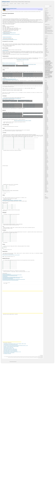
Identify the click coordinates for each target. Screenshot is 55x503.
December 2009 (46, 191)
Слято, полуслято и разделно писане (49, 72)
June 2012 (46, 178)
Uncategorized (47, 65)
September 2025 (46, 89)
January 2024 (46, 102)
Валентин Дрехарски (50, 66)
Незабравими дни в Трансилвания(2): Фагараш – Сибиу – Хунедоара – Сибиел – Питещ (15, 343)
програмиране (46, 50)
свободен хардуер (47, 52)
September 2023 (46, 105)
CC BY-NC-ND (41, 9)
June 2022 (46, 115)
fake (51, 63)
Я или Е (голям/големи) (47, 74)
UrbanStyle (46, 14)
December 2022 (46, 111)
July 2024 (46, 98)
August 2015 (46, 158)
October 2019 (46, 136)
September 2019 (46, 137)
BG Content (48, 60)
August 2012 (46, 177)
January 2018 (46, 150)
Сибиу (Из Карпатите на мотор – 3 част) (9, 348)
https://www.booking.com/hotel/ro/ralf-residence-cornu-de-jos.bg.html (11, 34)
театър (45, 53)
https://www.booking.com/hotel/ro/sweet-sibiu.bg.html (9, 32)
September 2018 (46, 145)
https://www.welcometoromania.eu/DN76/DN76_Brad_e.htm (10, 275)
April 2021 (46, 124)
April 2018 (46, 148)
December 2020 (46, 127)
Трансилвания (34, 357)
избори (50, 75)
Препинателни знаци (47, 70)
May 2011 (46, 186)
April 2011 (46, 187)
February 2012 (46, 181)
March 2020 (46, 133)
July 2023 (46, 106)
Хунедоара (41, 357)
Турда (37, 357)
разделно (50, 76)
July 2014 (46, 163)
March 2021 (46, 125)
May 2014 (46, 164)
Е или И (46, 68)
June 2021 (46, 123)
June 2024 (46, 99)
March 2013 (46, 173)
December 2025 (46, 87)
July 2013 (46, 170)
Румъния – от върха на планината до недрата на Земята (11, 346)
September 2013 (46, 169)
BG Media (47, 62)
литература (46, 45)
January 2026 (46, 86)
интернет (46, 43)
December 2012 (46, 174)
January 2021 (46, 126)
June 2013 (46, 171)
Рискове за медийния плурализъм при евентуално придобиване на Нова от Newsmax (49, 31)
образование (46, 48)
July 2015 (46, 159)
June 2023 (46, 107)
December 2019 (46, 135)
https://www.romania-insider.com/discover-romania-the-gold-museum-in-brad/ (12, 274)
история (46, 44)
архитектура (46, 38)
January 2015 (46, 160)
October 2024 (46, 96)
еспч (49, 75)
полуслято (50, 75)
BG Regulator (50, 62)
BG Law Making (48, 61)
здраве (15, 3)
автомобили (46, 37)
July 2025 (46, 90)
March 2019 (46, 141)
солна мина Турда (31, 357)
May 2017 (46, 153)
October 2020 (46, 128)
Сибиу (21, 357)
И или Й (49, 68)
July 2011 (46, 185)
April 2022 (46, 116)
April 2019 (46, 140)
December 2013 (46, 167)
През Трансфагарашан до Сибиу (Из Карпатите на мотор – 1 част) (12, 351)
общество (19, 3)
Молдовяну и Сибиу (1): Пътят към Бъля (9, 352)
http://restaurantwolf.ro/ (5, 50)
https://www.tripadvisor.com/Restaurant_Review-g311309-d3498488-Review (12, 98)
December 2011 (46, 182)
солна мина (28, 357)
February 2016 (46, 156)
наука (7, 3)
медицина (46, 46)
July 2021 (46, 122)
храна (45, 56)
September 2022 (46, 113)
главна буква (46, 75)
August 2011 (46, 184)
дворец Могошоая (22, 356)
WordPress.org (46, 198)
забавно (26, 3)
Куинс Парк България (47, 18)
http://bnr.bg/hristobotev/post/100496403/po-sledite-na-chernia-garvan (11, 277)
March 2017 (46, 154)
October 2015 (46, 157)
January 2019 (46, 142)
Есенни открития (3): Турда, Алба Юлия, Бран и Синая (11, 344)
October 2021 (46, 120)
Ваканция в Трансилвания (17, 356)
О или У (49, 68)
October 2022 (46, 112)
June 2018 (46, 147)
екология (46, 39)
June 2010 (46, 189)
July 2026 (46, 82)
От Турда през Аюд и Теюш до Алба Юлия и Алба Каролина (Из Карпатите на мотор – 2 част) (16, 345)
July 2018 (46, 146)
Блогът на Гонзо (46, 16)
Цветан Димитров (50, 73)
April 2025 (46, 92)
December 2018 (46, 143)
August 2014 (46, 162)
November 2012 (46, 175)
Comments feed (46, 197)
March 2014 (46, 165)
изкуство (4, 3)
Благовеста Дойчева (10, 356)
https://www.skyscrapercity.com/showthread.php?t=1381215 (10, 39)
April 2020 (46, 132)
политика (46, 49)
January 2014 (46, 166)
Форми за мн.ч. (46, 73)
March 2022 (46, 117)
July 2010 (46, 188)
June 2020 (46, 131)
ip (52, 63)
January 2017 (46, 155)
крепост (38, 356)
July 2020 (46, 130)
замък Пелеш (32, 356)
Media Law (47, 64)
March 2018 (46, 149)
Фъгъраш (39, 357)
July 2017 (46, 152)
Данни (49, 67)
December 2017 (46, 151)
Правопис (47, 70)
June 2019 (46, 139)
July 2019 (46, 138)
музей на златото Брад (16, 357)
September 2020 (46, 129)
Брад (13, 356)
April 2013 (46, 172)
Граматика (46, 67)
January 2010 (46, 190)
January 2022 (46, 118)
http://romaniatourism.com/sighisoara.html (8, 278)
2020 (45, 60)
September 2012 (46, 176)
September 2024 (46, 97)
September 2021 (46, 121)
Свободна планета (6, 1)
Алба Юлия (7, 356)
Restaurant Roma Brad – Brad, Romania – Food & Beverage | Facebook (12, 200)
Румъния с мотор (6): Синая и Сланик (8, 347)
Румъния (20, 357)
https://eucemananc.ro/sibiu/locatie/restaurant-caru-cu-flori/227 (10, 79)
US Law (50, 65)
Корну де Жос (35, 356)
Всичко (46, 67)
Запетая (48, 68)
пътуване (23, 3)
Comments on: (46, 10)
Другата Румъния (26, 356)
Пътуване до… (46, 20)
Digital (46, 63)
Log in (45, 196)
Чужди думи (47, 74)
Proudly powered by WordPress (13, 361)
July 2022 (46, 114)
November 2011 (46, 183)
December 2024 (46, 95)
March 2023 (46, 109)
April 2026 (46, 84)
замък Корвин (29, 356)
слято (46, 77)
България (46, 66)
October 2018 (46, 144)
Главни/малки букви (50, 67)
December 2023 (46, 103)
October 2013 (46, 168)
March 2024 (46, 101)
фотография (46, 55)
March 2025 (46, 93)
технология (11, 3)
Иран (51, 68)
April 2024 (46, 100)
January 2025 (46, 94)
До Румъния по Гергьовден (7, 353)
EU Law (49, 63)
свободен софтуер (47, 51)
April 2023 (46, 108)
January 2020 (46, 134)
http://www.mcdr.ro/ (5, 276)
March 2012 (46, 180)
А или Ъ (46, 65)
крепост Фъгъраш (11, 357)
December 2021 (46, 119)
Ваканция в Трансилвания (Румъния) (11, 8)
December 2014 (46, 161)
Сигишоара (23, 357)
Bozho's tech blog (47, 12)
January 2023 (46, 110)
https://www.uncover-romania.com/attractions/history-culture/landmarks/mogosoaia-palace (14, 279)
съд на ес (48, 77)
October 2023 (46, 104)
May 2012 (46, 179)
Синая (25, 357)
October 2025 (46, 88)
